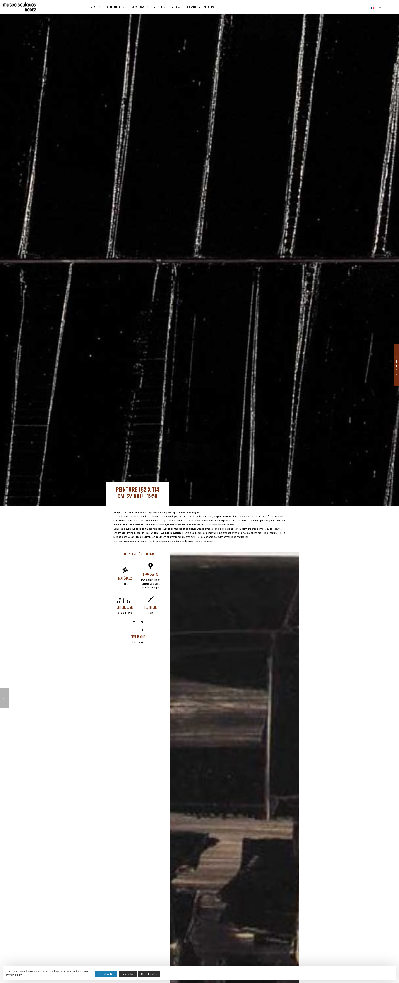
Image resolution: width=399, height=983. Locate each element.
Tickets (396, 361)
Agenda (175, 7)
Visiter (158, 7)
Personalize (127, 974)
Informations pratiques (200, 7)
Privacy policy (14, 975)
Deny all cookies (149, 974)
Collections (114, 7)
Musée (94, 7)
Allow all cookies (106, 974)
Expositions (137, 7)
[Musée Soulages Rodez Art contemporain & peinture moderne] (19, 7)
